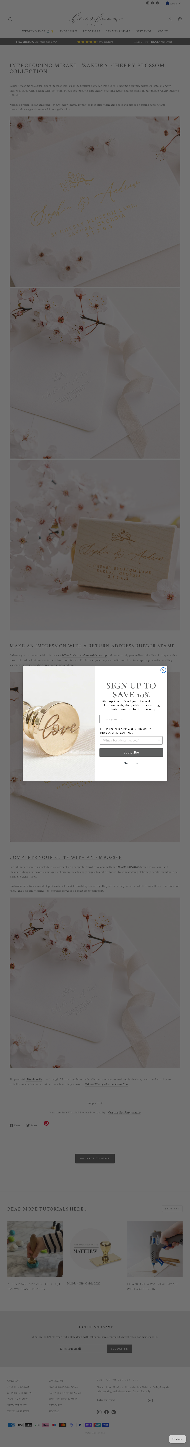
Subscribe (131, 752)
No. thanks (131, 763)
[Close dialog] (163, 670)
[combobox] (130, 740)
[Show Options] (159, 740)
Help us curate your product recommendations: (126, 731)
